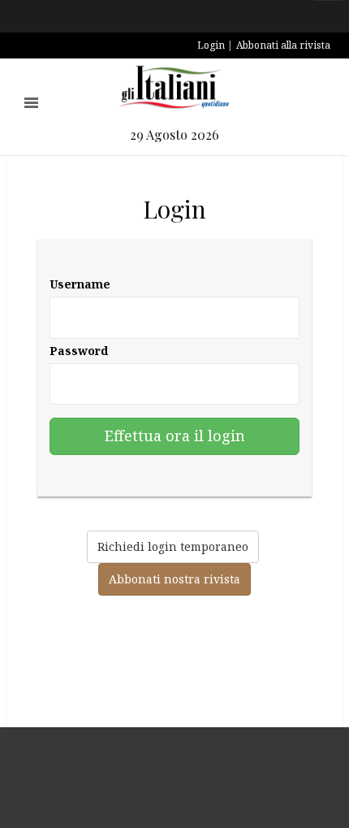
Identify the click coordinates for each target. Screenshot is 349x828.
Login (211, 45)
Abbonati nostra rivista (174, 579)
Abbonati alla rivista (283, 45)
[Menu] (31, 102)
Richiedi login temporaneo (172, 546)
